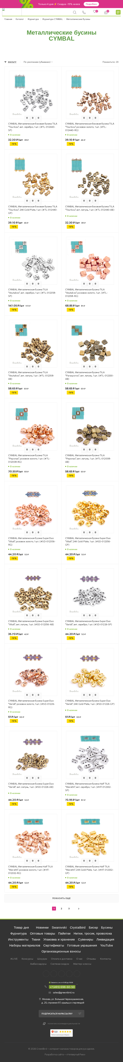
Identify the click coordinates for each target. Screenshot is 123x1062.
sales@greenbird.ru (63, 992)
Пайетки (64, 933)
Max (54, 974)
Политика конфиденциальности (64, 1024)
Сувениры (85, 939)
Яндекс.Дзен (77, 974)
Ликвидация (105, 939)
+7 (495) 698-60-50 (62, 987)
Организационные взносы (61, 951)
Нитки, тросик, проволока (93, 933)
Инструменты (18, 939)
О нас (79, 958)
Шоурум (42, 958)
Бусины (106, 927)
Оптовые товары (42, 933)
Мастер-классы (82, 963)
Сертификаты (53, 945)
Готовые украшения (82, 945)
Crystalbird (78, 927)
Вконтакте (46, 974)
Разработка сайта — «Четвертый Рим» (65, 1054)
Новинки (42, 927)
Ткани (36, 939)
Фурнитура (18, 933)
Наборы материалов (24, 945)
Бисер (93, 927)
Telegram (61, 974)
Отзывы (91, 958)
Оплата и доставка (61, 958)
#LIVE (14, 958)
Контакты (105, 958)
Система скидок (60, 963)
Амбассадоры (38, 963)
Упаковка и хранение (59, 939)
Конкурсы (27, 958)
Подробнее (91, 4)
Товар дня (21, 927)
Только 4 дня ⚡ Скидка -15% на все (59, 4)
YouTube (106, 945)
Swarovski (59, 927)
